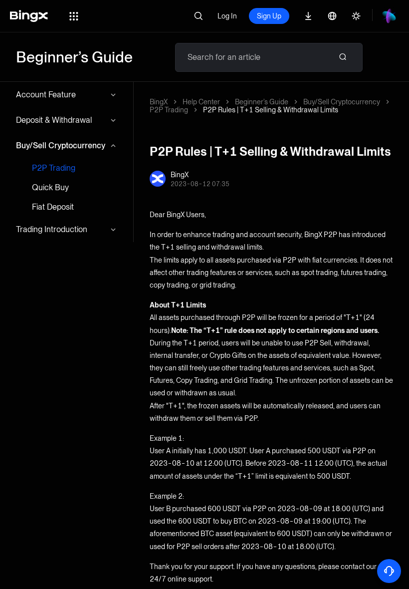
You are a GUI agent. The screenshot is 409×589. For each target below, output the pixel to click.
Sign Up (269, 16)
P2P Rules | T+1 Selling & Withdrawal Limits (270, 110)
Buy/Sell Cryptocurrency (60, 145)
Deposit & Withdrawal (54, 120)
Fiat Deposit (53, 207)
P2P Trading (53, 168)
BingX (159, 102)
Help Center (201, 102)
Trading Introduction (51, 229)
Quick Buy (50, 187)
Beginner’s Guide (261, 102)
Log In (227, 16)
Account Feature (46, 94)
